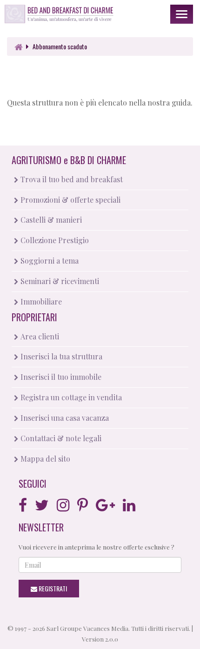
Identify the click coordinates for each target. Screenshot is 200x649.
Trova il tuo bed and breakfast (71, 179)
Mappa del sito (44, 459)
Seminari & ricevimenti (59, 281)
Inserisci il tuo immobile (60, 377)
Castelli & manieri (50, 220)
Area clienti (39, 336)
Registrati (52, 588)
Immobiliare (40, 301)
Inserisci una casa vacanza (64, 418)
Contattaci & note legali (60, 438)
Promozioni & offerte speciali (69, 200)
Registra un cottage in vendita (70, 397)
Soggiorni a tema (49, 260)
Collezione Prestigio (54, 240)
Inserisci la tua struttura (60, 356)
